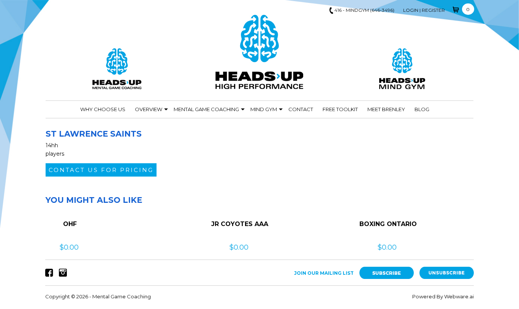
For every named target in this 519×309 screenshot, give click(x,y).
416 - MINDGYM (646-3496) (364, 10)
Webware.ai (459, 296)
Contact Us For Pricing (101, 170)
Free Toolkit (340, 109)
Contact (300, 109)
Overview (148, 109)
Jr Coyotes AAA (239, 224)
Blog (422, 109)
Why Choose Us (102, 109)
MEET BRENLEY (386, 109)
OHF (70, 224)
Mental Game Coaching (206, 109)
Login (410, 10)
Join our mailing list (324, 273)
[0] (456, 9)
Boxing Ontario (388, 224)
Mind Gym (263, 109)
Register (433, 10)
